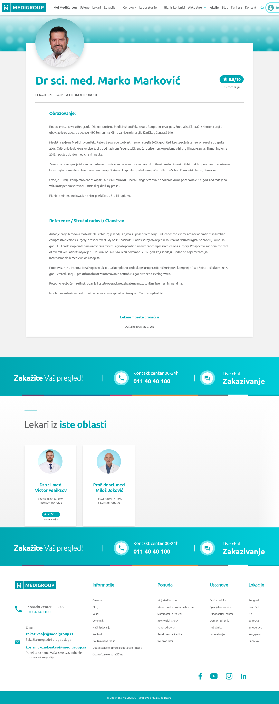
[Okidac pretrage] (262, 7)
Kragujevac (255, 634)
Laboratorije (217, 634)
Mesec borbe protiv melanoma (175, 607)
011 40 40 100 (39, 612)
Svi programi (165, 640)
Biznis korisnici (174, 7)
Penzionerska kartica (169, 634)
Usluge (84, 7)
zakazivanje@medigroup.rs (49, 634)
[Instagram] (229, 676)
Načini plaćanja (101, 627)
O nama (97, 600)
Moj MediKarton (167, 600)
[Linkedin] (243, 676)
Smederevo (255, 627)
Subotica (254, 620)
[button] (232, 378)
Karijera (236, 7)
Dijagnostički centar (221, 613)
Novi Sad (254, 607)
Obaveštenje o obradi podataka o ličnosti (117, 647)
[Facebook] (200, 676)
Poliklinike (216, 627)
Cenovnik (129, 7)
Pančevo (254, 640)
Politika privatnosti (104, 640)
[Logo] (24, 7)
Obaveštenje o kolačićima (108, 654)
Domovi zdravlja (219, 620)
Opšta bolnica (218, 600)
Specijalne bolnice (220, 607)
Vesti (95, 613)
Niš (250, 613)
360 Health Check (167, 620)
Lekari (96, 7)
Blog (225, 7)
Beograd (254, 600)
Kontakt (250, 7)
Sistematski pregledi (169, 613)
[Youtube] (214, 676)
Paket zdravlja (166, 627)
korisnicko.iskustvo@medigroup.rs (56, 647)
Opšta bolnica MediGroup (139, 326)
